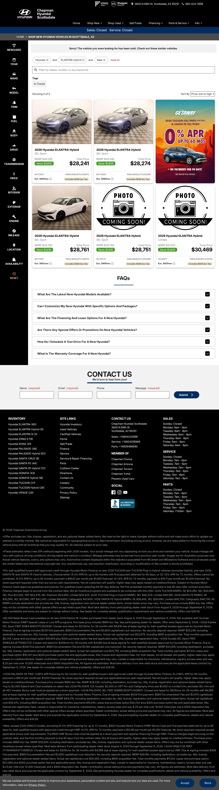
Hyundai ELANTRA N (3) (22, 434)
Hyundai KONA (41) (19, 443)
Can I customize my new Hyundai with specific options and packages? (87, 306)
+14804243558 (128, 436)
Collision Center (69, 468)
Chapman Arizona (122, 464)
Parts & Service (178, 23)
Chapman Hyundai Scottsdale (46, 13)
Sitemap (65, 497)
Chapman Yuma (120, 473)
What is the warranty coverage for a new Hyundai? (74, 353)
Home (76, 23)
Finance (64, 448)
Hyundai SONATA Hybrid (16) (25, 477)
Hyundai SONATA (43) (21, 473)
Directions (66, 473)
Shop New (93, 23)
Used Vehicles (68, 429)
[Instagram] (119, 492)
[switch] (39, 83)
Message (147, 388)
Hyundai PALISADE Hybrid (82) (27, 453)
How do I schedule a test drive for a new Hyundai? (73, 341)
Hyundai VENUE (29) (21, 492)
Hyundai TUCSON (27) (21, 482)
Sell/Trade (135, 23)
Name (30, 388)
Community (67, 487)
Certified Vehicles (70, 434)
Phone (100, 388)
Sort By (185, 94)
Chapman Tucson (121, 468)
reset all (115, 60)
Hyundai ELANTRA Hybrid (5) (25, 429)
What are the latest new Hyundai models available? (74, 294)
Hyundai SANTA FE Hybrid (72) (27, 468)
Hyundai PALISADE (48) (22, 448)
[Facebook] (113, 492)
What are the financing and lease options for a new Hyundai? (82, 318)
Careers (64, 482)
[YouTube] (125, 492)
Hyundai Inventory (71, 424)
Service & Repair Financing (76, 458)
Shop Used (114, 23)
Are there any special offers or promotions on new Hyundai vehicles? (87, 330)
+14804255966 (131, 441)
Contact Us (66, 477)
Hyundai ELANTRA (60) (22, 424)
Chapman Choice (121, 459)
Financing (154, 23)
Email (68, 388)
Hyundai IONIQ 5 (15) (20, 439)
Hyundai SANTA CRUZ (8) (23, 458)
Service (64, 453)
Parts (63, 463)
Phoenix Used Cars (122, 478)
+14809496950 (128, 446)
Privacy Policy (68, 492)
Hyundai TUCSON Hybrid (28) (26, 487)
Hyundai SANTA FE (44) (22, 463)
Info (197, 23)
